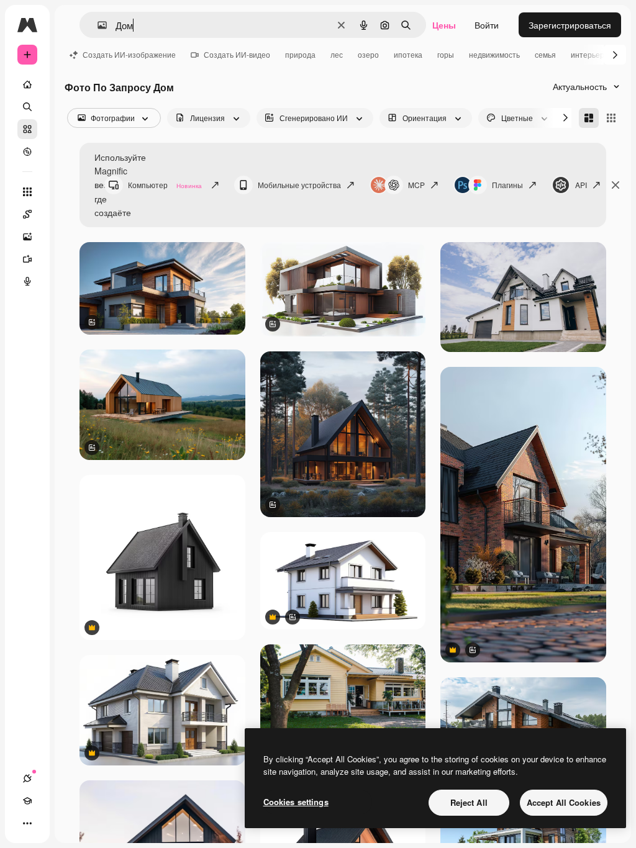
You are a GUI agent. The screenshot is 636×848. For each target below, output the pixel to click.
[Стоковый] (27, 129)
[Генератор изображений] (27, 236)
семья (545, 54)
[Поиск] (27, 107)
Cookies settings (296, 802)
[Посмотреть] (27, 151)
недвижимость (494, 54)
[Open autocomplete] (97, 25)
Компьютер (165, 184)
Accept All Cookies (564, 802)
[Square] (611, 118)
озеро (368, 54)
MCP (416, 184)
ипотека (408, 54)
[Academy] (27, 801)
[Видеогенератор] (27, 259)
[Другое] (27, 823)
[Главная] (27, 84)
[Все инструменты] (27, 192)
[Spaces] (27, 214)
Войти (487, 25)
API (581, 184)
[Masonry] (589, 118)
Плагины (507, 184)
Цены (444, 25)
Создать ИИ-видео (237, 54)
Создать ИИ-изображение (129, 54)
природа (300, 54)
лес (336, 54)
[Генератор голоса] (27, 281)
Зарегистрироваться (570, 25)
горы (445, 54)
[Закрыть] (615, 185)
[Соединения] (27, 778)
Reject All (469, 802)
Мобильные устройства (299, 184)
